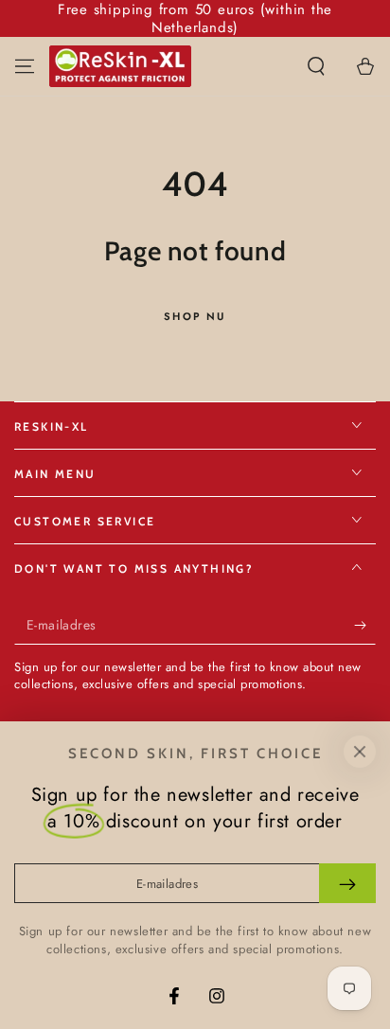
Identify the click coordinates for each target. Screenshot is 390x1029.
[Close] (360, 751)
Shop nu (194, 316)
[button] (316, 66)
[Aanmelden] (365, 626)
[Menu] (24, 66)
